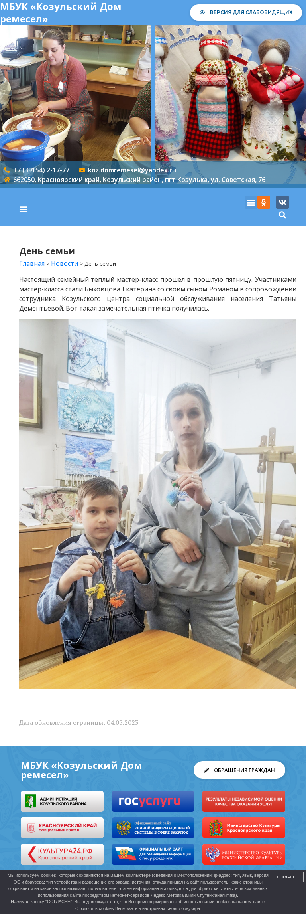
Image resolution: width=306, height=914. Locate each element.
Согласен (287, 877)
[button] (23, 209)
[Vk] (282, 202)
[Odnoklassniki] (263, 202)
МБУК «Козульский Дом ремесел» (81, 769)
